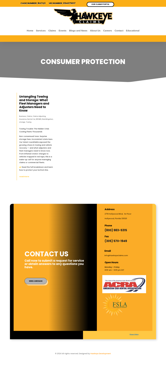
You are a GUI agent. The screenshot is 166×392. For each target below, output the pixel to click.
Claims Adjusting (39, 116)
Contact (119, 30)
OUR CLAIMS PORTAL (100, 4)
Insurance (23, 119)
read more (24, 176)
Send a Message (35, 281)
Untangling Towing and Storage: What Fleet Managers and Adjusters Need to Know (34, 104)
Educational (132, 30)
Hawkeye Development (100, 353)
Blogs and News (78, 30)
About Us (95, 30)
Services (41, 30)
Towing (28, 122)
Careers (107, 30)
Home (30, 30)
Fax (107, 236)
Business (22, 116)
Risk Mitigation (47, 119)
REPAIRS (38, 119)
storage (22, 122)
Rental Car (31, 119)
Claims (52, 30)
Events (62, 30)
